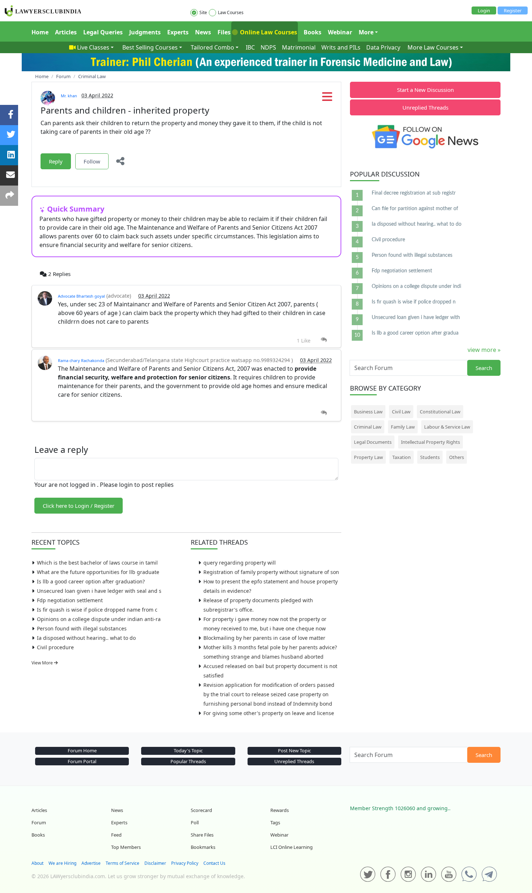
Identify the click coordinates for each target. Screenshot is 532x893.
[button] (327, 99)
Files (224, 32)
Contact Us (214, 863)
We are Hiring (62, 863)
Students (430, 457)
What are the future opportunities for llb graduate (98, 572)
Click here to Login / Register (78, 505)
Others (456, 457)
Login (484, 10)
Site (203, 12)
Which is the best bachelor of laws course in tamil (97, 562)
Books (312, 32)
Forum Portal (82, 761)
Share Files (202, 835)
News (203, 32)
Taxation (401, 457)
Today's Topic (188, 750)
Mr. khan (69, 95)
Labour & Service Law (447, 427)
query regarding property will (239, 562)
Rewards (279, 810)
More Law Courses (433, 47)
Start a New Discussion (425, 89)
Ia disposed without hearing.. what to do (86, 637)
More (366, 32)
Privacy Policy (184, 863)
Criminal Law (367, 427)
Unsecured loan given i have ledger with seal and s (99, 590)
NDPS (268, 47)
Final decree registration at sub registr (414, 193)
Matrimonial (299, 47)
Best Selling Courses (150, 47)
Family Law (403, 427)
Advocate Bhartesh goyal (81, 296)
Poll (195, 822)
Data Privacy (383, 47)
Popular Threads (188, 761)
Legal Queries (103, 32)
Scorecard (201, 810)
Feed (116, 835)
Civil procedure (55, 647)
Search (484, 367)
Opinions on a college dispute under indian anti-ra (99, 619)
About (37, 863)
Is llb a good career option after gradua (415, 333)
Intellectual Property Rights (430, 442)
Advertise (91, 863)
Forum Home (82, 750)
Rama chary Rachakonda (81, 360)
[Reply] (323, 340)
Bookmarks (203, 847)
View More (42, 663)
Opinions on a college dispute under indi (416, 286)
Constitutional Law (440, 411)
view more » (484, 350)
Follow (92, 161)
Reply (56, 161)
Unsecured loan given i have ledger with (416, 317)
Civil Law (401, 411)
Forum (38, 822)
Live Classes (93, 47)
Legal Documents (373, 442)
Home (39, 32)
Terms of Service (122, 863)
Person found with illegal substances (82, 628)
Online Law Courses (267, 32)
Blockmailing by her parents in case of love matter (264, 637)
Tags (275, 822)
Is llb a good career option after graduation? (91, 581)
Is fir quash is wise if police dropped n (414, 302)
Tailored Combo (212, 47)
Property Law (368, 457)
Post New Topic (294, 750)
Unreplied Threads (425, 107)
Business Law (368, 411)
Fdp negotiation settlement (70, 600)
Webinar (340, 32)
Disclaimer (155, 863)
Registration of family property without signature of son (271, 572)
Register (513, 10)
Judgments (145, 32)
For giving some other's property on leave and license (268, 713)
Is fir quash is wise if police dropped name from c (97, 609)
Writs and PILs (340, 47)
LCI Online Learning (291, 847)
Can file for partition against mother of (415, 208)
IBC (250, 47)
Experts (178, 32)
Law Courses (231, 12)
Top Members (126, 847)
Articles (66, 32)
